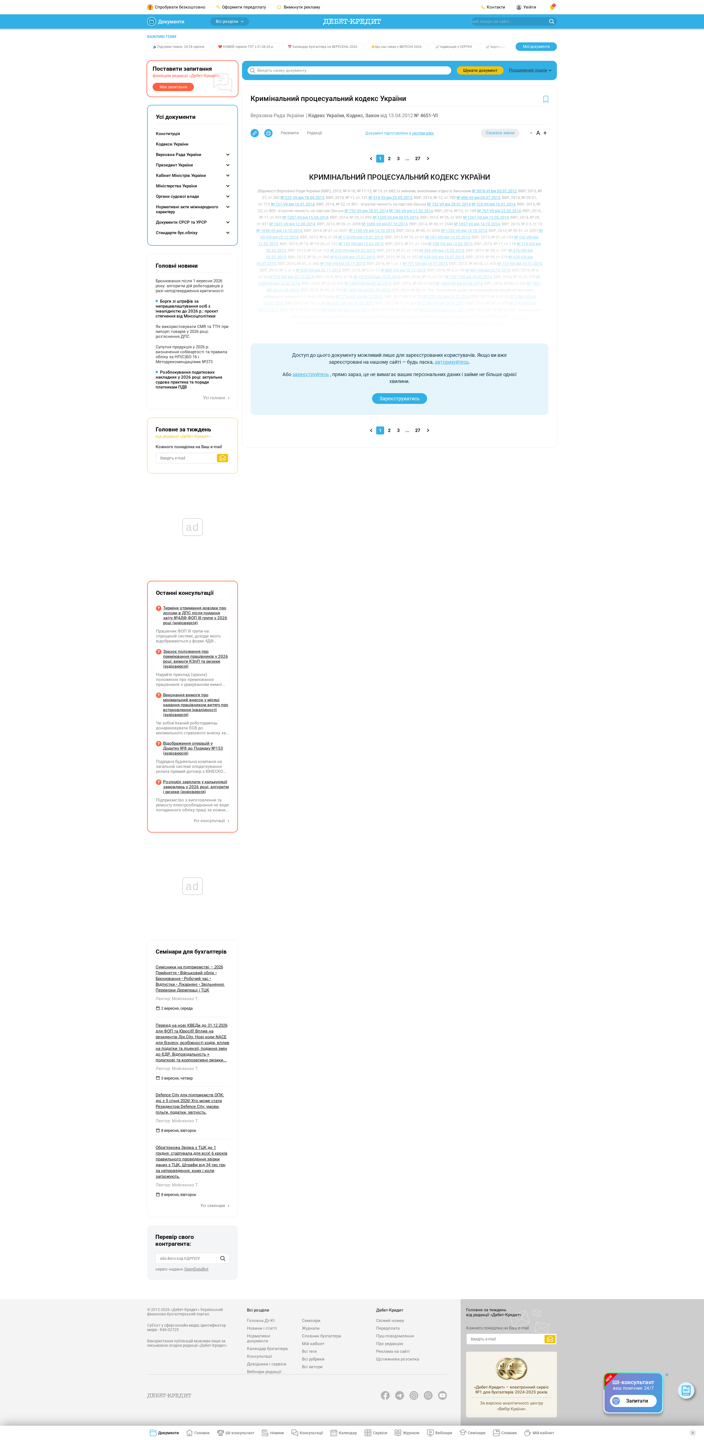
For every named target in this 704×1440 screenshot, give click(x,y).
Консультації (259, 1356)
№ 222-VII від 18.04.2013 (302, 197)
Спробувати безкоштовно (180, 7)
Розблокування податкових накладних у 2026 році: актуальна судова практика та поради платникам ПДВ (189, 380)
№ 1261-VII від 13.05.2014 (486, 217)
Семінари (311, 1320)
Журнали (311, 1328)
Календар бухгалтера (267, 1348)
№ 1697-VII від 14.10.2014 (477, 224)
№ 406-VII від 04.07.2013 (478, 197)
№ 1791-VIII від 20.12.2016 (446, 296)
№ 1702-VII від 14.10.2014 (464, 230)
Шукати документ (480, 70)
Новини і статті (262, 1328)
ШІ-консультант (240, 1433)
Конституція (168, 133)
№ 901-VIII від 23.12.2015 (487, 270)
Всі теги (309, 1351)
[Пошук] (222, 1258)
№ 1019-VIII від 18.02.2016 (377, 277)
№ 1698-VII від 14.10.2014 (279, 230)
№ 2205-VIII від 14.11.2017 (346, 310)
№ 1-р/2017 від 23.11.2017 (482, 323)
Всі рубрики (313, 1359)
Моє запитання (173, 87)
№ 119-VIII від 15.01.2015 (360, 237)
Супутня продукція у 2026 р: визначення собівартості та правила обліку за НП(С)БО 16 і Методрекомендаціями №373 (191, 354)
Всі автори (312, 1366)
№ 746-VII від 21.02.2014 (411, 211)
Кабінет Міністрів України (181, 175)
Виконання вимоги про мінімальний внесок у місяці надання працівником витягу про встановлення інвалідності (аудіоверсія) (195, 704)
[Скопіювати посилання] (255, 133)
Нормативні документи (258, 1338)
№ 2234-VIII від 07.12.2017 (446, 329)
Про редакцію (389, 1343)
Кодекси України (172, 144)
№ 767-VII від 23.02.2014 (499, 211)
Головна (202, 1433)
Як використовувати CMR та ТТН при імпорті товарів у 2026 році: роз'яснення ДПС (192, 331)
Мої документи (536, 46)
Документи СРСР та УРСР (181, 222)
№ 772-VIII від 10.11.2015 (519, 263)
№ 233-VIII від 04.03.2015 (352, 250)
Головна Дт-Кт (261, 1320)
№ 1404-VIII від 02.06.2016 (459, 283)
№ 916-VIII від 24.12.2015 (291, 277)
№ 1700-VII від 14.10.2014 (372, 230)
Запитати (637, 1401)
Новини (277, 1433)
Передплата (388, 1328)
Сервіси (380, 1433)
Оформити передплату (244, 7)
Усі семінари (213, 1205)
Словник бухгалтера (321, 1336)
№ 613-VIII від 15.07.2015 (352, 257)
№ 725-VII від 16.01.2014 (493, 204)
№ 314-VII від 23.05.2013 (390, 197)
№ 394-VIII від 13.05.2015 (441, 250)
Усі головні (214, 397)
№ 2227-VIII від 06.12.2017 (359, 329)
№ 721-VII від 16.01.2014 (293, 204)
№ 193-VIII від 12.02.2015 (361, 244)
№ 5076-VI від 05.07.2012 (494, 191)
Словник (509, 1433)
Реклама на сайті (393, 1351)
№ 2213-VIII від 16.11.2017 (442, 310)
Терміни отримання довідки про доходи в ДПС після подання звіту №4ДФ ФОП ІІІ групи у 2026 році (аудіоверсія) (195, 615)
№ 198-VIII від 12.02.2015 (450, 244)
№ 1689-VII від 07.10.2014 (385, 224)
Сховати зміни (500, 132)
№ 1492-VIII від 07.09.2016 (366, 290)
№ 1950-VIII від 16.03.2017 (349, 303)
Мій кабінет (313, 1343)
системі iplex (423, 133)
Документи (171, 21)
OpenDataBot (196, 1269)
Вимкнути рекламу (301, 7)
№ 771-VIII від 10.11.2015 (425, 263)
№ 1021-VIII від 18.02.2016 (468, 277)
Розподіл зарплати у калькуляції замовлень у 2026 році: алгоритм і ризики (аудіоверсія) (196, 786)
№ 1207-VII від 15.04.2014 (305, 217)
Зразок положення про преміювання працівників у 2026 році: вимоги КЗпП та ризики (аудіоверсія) (195, 659)
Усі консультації (210, 820)
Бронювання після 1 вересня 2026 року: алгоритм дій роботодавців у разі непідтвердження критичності (190, 285)
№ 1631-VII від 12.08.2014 (292, 224)
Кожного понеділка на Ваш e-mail (189, 446)
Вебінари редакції (264, 1371)
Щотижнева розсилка (397, 1359)
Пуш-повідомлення (395, 1336)
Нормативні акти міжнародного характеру (187, 209)
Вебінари (443, 1433)
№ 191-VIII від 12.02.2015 (447, 237)
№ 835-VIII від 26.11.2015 (318, 270)
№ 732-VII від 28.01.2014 (449, 204)
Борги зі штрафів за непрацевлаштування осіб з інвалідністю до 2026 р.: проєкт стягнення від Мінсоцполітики (187, 309)
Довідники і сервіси (266, 1364)
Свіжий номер (390, 1320)
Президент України (174, 165)
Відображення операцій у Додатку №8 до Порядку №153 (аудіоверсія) (193, 748)
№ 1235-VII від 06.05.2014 (396, 217)
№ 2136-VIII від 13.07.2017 (441, 303)
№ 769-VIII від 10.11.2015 (342, 263)
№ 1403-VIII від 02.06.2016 (367, 283)
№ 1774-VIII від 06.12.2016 (359, 296)
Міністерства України (176, 186)
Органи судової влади (177, 196)
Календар (348, 1433)
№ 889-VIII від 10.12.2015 (403, 270)
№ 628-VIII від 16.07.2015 (441, 257)
